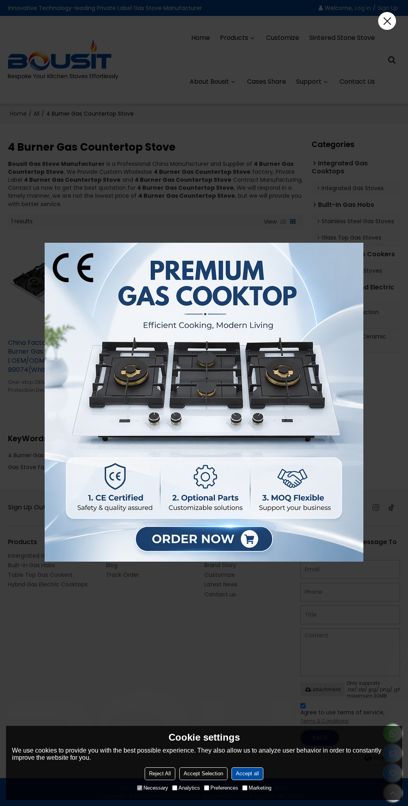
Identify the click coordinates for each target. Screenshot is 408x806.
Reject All (160, 774)
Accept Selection (203, 774)
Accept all (247, 774)
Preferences (224, 788)
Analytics (189, 788)
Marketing (260, 788)
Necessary (155, 788)
